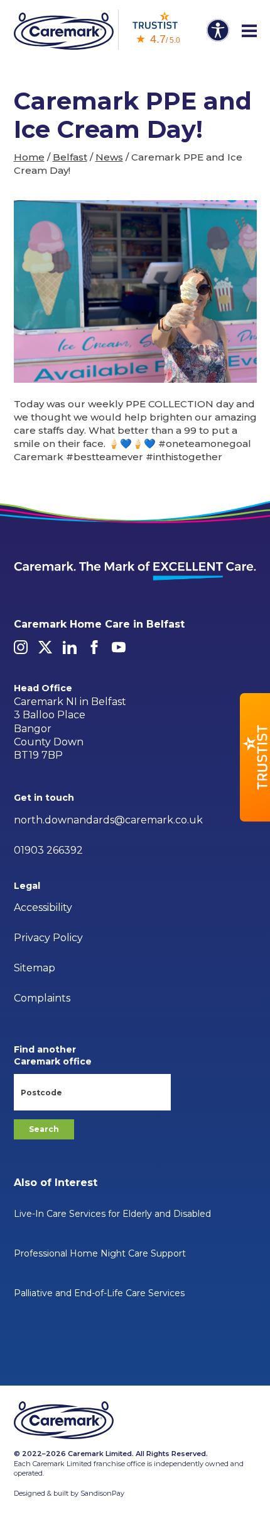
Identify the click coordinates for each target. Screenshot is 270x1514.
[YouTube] (119, 647)
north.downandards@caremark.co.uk (108, 820)
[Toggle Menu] (249, 31)
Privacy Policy (48, 938)
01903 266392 (48, 850)
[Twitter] (45, 647)
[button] (255, 757)
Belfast (70, 157)
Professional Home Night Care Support (100, 1253)
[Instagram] (21, 647)
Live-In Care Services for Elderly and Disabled (112, 1213)
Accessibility (43, 907)
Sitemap (34, 968)
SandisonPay (102, 1493)
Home (29, 157)
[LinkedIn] (70, 647)
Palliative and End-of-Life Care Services (99, 1293)
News (109, 157)
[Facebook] (94, 647)
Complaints (42, 998)
